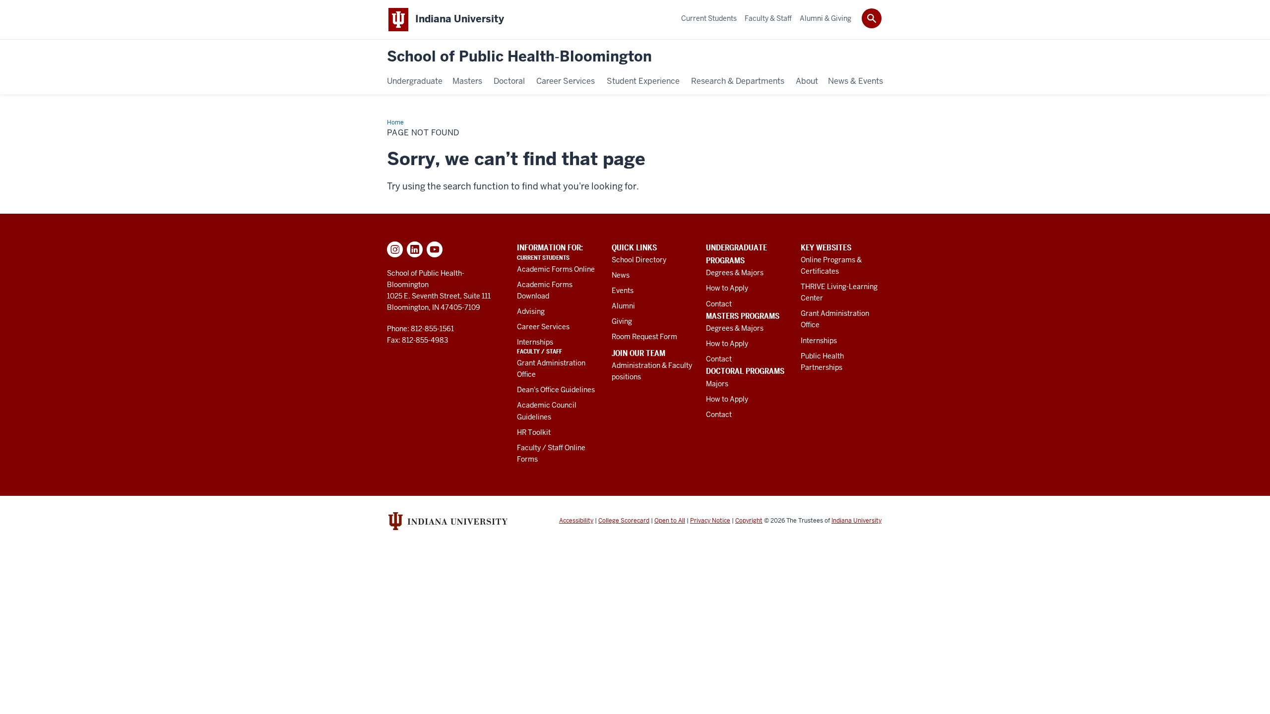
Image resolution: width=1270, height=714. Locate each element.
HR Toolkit (534, 432)
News (621, 275)
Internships (535, 342)
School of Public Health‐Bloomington (519, 57)
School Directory (639, 259)
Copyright (748, 521)
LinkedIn (415, 249)
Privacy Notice (710, 521)
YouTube (435, 249)
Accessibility (576, 521)
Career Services (543, 326)
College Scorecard (623, 521)
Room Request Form (644, 336)
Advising (531, 311)
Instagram (395, 249)
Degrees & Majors (734, 272)
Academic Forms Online (556, 269)
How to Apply (727, 288)
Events (623, 290)
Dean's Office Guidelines (556, 389)
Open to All (669, 521)
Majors (717, 383)
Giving (622, 321)
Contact (719, 303)
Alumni (623, 305)
